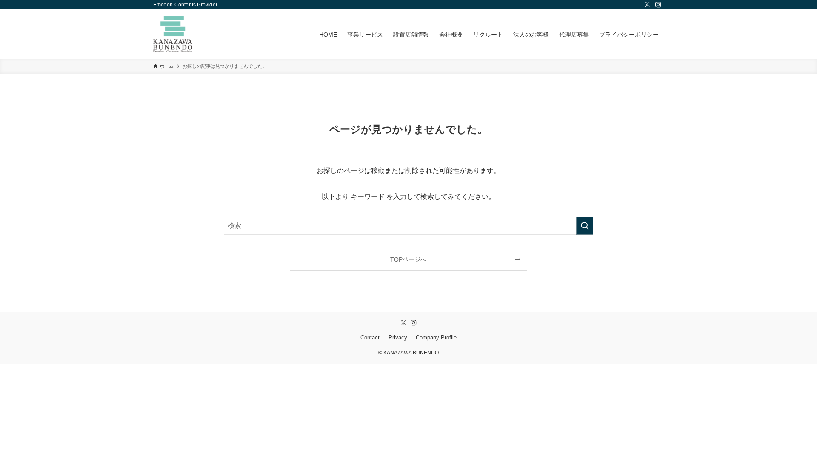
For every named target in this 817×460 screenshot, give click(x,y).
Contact (370, 337)
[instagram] (658, 4)
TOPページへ (408, 259)
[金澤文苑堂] (172, 34)
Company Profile (436, 337)
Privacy (398, 337)
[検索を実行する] (584, 226)
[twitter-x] (647, 4)
